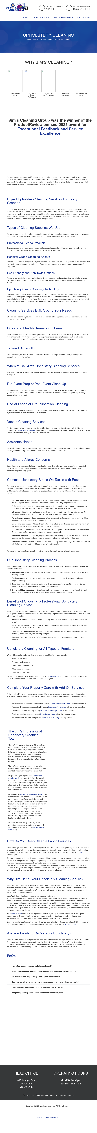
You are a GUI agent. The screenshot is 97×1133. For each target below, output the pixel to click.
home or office (16, 913)
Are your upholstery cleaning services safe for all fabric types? (37, 992)
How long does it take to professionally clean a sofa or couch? (37, 987)
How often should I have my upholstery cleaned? (32, 966)
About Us (87, 18)
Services (26, 18)
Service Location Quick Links (48, 1118)
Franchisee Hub (42, 1095)
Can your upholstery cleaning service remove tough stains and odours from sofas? (45, 982)
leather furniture (53, 676)
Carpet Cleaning (47, 39)
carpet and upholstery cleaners (32, 794)
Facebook (53, 1095)
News (79, 18)
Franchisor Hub (28, 1095)
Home (29, 39)
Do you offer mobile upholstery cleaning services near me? (36, 976)
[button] (48, 966)
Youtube (71, 1095)
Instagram (62, 1095)
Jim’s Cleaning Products (64, 18)
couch (81, 852)
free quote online (71, 924)
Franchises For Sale (41, 18)
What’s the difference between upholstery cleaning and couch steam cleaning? (44, 971)
